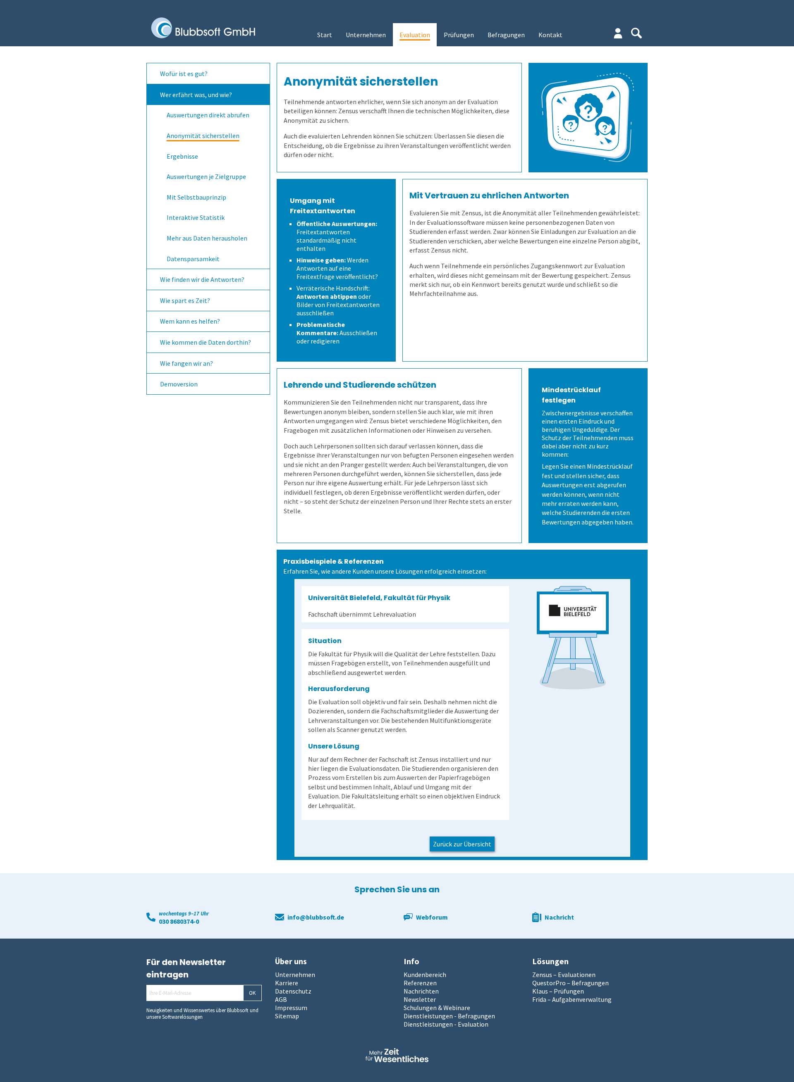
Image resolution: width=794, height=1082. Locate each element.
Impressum (291, 1007)
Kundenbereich (425, 974)
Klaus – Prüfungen (558, 991)
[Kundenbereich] (618, 33)
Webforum (432, 917)
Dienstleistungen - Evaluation (446, 1024)
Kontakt (550, 35)
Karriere (286, 983)
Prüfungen (459, 35)
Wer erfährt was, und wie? (196, 94)
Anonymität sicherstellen (203, 135)
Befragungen (506, 35)
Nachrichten (421, 991)
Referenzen (420, 983)
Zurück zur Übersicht (462, 844)
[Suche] (636, 33)
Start (324, 35)
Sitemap (287, 1016)
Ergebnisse (182, 156)
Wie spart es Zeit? (185, 300)
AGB (281, 999)
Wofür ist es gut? (184, 73)
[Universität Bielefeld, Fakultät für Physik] (572, 637)
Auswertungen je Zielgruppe (206, 176)
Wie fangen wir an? (186, 363)
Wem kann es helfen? (190, 321)
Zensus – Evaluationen (564, 974)
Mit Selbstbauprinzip (196, 197)
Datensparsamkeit (193, 258)
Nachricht (559, 917)
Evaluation (414, 35)
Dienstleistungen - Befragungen (449, 1016)
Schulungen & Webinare (437, 1007)
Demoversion (179, 384)
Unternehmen (366, 35)
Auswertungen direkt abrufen (208, 115)
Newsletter (420, 999)
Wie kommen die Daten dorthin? (205, 342)
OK (252, 992)
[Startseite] (209, 28)
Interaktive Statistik (196, 217)
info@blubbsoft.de (315, 917)
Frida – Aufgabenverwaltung (572, 999)
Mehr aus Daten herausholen (207, 238)
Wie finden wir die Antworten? (202, 279)
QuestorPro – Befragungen (570, 983)
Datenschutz (293, 991)
